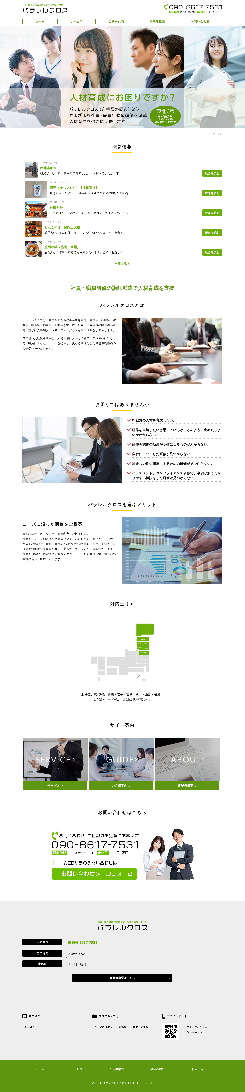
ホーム (40, 21)
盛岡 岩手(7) (141, 1026)
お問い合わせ (200, 21)
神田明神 (56, 207)
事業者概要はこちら (122, 978)
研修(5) (123, 1026)
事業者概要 (157, 21)
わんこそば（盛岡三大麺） (64, 227)
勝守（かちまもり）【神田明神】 (74, 187)
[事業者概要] (187, 784)
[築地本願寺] (31, 175)
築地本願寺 (48, 168)
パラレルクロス (118, 1083)
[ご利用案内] (121, 784)
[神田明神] (36, 215)
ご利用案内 (116, 21)
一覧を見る (122, 263)
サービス (76, 21)
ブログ (31, 1026)
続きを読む (212, 173)
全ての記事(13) (104, 1026)
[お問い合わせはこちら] (123, 881)
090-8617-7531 (84, 942)
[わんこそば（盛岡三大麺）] (33, 235)
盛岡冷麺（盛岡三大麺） (62, 247)
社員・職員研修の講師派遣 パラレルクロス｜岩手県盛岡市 (45, 8)
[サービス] (55, 784)
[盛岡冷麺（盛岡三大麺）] (33, 254)
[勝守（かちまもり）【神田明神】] (36, 195)
